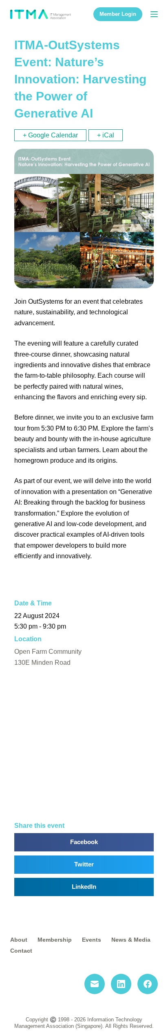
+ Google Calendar (50, 135)
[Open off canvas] (154, 14)
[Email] (94, 984)
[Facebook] (147, 984)
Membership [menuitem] (55, 939)
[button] (84, 842)
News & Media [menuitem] (130, 939)
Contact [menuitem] (21, 950)
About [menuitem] (18, 939)
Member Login (117, 14)
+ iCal (105, 135)
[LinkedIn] (121, 984)
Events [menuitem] (91, 939)
